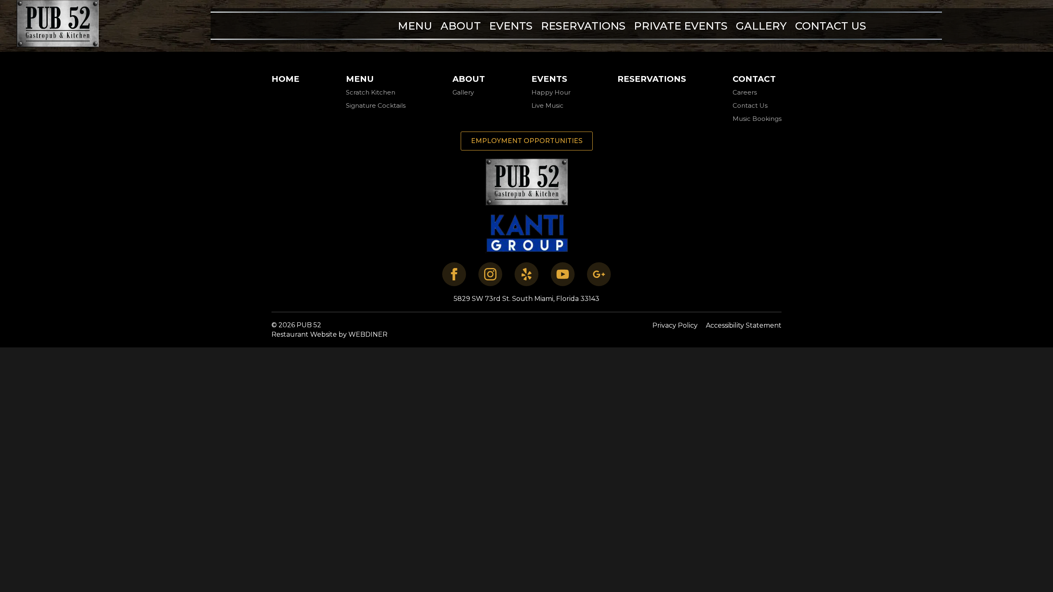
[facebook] (454, 274)
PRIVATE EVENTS (681, 25)
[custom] (526, 274)
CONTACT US (830, 25)
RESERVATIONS (583, 25)
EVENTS (511, 25)
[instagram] (490, 274)
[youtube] (563, 274)
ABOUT (461, 25)
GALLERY (761, 25)
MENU (415, 25)
